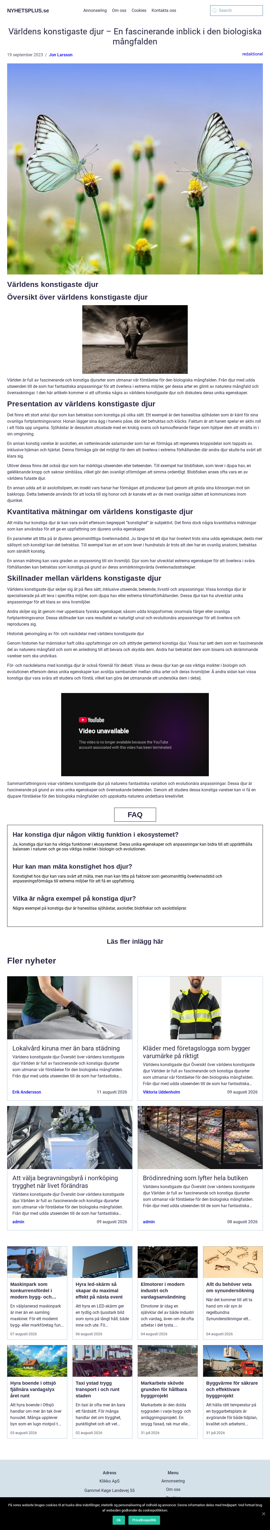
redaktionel (252, 54)
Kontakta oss (164, 10)
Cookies (139, 10)
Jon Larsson (61, 54)
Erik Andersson (26, 1092)
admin (18, 1221)
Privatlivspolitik (144, 1520)
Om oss (119, 10)
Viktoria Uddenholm (161, 1092)
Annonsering (95, 10)
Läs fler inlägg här (135, 941)
